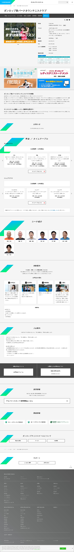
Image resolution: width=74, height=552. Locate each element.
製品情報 (5, 493)
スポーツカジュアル (40, 507)
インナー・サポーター (8, 534)
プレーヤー (6, 489)
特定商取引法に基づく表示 (25, 528)
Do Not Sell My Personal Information (53, 548)
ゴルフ (5, 483)
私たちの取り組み (7, 478)
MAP (65, 25)
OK (62, 548)
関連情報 (40, 15)
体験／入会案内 (27, 15)
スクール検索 (6, 513)
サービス (5, 511)
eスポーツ (55, 507)
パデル (38, 483)
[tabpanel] (20, 33)
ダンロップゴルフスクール (9, 507)
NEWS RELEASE (40, 519)
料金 (5, 515)
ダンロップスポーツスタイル (9, 474)
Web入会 (5, 526)
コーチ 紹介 (19, 15)
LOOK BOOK (39, 513)
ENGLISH (22, 542)
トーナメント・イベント (25, 495)
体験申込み (45, 15)
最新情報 (5, 476)
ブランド (22, 476)
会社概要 (22, 522)
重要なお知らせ (39, 476)
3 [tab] (21, 44)
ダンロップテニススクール (25, 507)
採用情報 (34, 15)
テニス (22, 483)
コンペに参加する (7, 497)
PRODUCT (39, 511)
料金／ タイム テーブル (10, 15)
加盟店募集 (6, 524)
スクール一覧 (23, 513)
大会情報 (22, 519)
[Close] (72, 548)
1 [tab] (18, 44)
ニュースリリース (24, 478)
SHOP (38, 517)
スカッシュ (56, 483)
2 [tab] (20, 44)
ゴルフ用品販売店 (7, 495)
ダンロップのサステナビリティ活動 (43, 478)
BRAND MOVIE (39, 515)
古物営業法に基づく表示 (8, 502)
